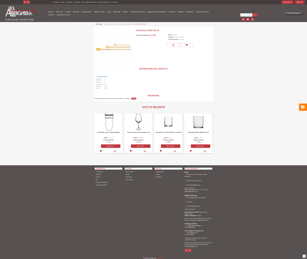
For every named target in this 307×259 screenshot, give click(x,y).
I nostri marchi (68, 2)
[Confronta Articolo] (173, 45)
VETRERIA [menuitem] (68, 12)
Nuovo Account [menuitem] (129, 171)
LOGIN (134, 98)
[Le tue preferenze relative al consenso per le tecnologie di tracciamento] (304, 256)
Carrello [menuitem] (158, 174)
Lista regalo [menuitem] (129, 177)
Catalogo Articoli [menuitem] (160, 171)
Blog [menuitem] (97, 179)
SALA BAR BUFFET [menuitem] (86, 12)
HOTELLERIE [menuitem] (172, 12)
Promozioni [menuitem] (158, 177)
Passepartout (159, 258)
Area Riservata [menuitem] (129, 179)
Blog (82, 2)
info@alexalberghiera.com (193, 185)
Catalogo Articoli (109, 24)
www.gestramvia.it (191, 246)
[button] (255, 15)
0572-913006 (189, 180)
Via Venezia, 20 (192, 233)
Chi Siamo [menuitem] (98, 174)
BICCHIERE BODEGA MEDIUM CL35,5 (198, 132)
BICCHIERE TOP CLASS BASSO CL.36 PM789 (168, 132)
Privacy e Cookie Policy (103, 2)
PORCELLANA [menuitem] (59, 12)
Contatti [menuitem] (98, 177)
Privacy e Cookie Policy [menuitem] (101, 185)
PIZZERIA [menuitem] (125, 12)
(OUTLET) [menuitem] (50, 12)
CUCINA (117, 24)
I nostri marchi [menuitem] (99, 171)
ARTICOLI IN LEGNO (126, 24)
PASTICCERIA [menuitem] (117, 12)
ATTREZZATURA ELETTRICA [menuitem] (137, 12)
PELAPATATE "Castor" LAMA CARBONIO (108, 132)
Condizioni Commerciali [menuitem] (101, 182)
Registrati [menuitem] (288, 2)
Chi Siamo (56, 2)
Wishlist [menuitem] (128, 174)
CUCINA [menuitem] (109, 12)
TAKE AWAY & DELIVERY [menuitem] (202, 12)
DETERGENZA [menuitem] (189, 12)
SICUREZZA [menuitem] (51, 15)
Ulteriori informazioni (102, 76)
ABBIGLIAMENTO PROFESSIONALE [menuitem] (157, 12)
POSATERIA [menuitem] (76, 12)
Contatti (62, 2)
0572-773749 (198, 180)
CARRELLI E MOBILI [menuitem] (99, 12)
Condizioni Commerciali (90, 2)
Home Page (99, 24)
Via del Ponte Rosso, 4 (194, 225)
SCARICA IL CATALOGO (293, 13)
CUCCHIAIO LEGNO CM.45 (139, 24)
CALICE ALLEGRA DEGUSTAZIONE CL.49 (138, 132)
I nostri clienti (77, 2)
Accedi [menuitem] (300, 2)
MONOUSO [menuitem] (181, 12)
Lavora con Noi (114, 2)
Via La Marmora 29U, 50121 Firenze (196, 198)
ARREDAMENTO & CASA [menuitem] (63, 15)
